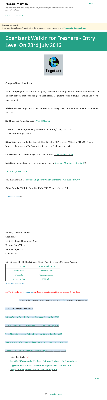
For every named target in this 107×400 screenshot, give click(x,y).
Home (7, 15)
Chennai (59, 163)
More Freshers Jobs (63, 154)
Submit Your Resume (14, 197)
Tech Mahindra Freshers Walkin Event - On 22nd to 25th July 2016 (33, 334)
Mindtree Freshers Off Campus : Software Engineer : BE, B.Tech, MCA (35, 351)
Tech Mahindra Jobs (46, 266)
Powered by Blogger (54, 394)
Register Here (29, 292)
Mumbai (68, 163)
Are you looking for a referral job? (14, 284)
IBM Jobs (46, 279)
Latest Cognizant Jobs (16, 171)
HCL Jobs (19, 275)
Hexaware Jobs (46, 270)
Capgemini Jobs (46, 275)
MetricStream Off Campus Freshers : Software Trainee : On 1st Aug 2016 (36, 342)
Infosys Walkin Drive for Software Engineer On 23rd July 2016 (32, 317)
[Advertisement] (21, 216)
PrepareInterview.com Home (75, 28)
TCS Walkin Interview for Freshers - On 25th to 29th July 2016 (32, 325)
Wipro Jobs (19, 270)
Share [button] (96, 379)
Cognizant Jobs (19, 266)
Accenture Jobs (19, 279)
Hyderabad (78, 163)
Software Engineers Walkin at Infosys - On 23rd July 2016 (52, 179)
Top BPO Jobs (43, 121)
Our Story (19, 15)
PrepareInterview (16, 3)
